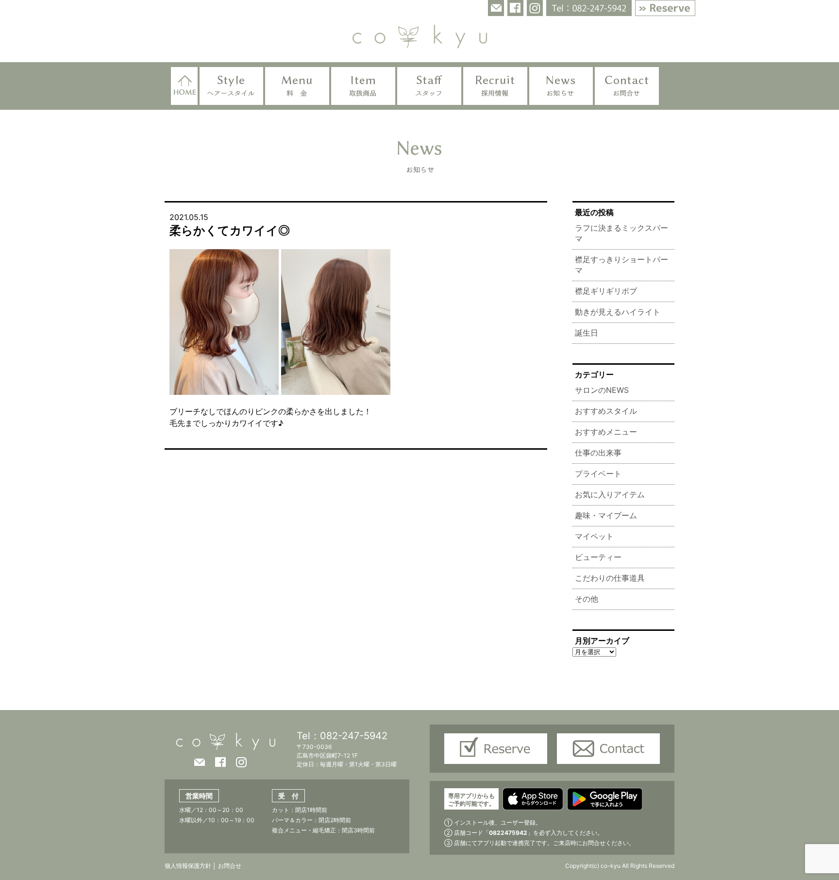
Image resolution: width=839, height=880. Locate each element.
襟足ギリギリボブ (606, 291)
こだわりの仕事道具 (610, 578)
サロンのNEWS (602, 390)
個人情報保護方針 (188, 865)
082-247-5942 (353, 736)
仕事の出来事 (598, 452)
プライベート (598, 473)
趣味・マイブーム (606, 515)
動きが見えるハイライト (617, 312)
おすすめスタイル (606, 411)
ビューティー (598, 557)
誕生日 (586, 333)
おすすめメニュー (606, 432)
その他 (586, 599)
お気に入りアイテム (610, 494)
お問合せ (229, 865)
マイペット (594, 536)
